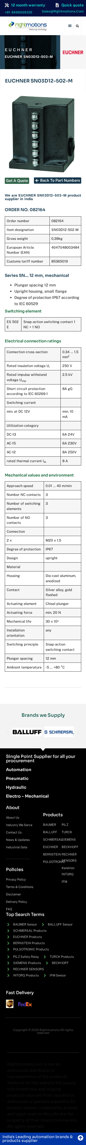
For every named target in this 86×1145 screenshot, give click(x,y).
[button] (70, 26)
